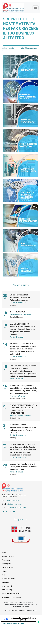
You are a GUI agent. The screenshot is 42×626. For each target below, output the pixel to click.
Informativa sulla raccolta (13, 623)
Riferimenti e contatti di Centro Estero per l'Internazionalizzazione (19, 488)
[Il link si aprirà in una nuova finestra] (3, 511)
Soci (3, 575)
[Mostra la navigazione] (36, 7)
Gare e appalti (6, 564)
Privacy (4, 571)
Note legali (5, 582)
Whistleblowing (7, 590)
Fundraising (6, 560)
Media (4, 552)
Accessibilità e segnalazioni (11, 593)
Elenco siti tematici (8, 567)
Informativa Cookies (8, 578)
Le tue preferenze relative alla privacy (23, 619)
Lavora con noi (7, 586)
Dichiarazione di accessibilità (11, 597)
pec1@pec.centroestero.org (16, 507)
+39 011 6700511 (13, 501)
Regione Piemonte (21, 529)
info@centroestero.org (14, 504)
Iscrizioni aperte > (8, 48)
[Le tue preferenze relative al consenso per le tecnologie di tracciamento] (38, 622)
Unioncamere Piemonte (21, 539)
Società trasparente (8, 556)
